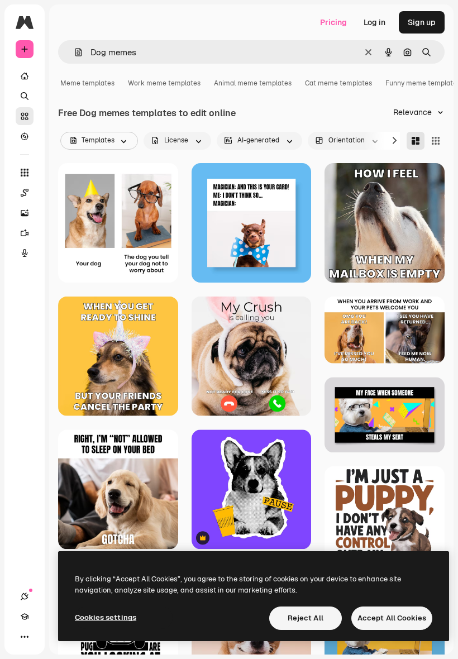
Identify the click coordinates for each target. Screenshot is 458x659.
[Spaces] (25, 193)
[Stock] (25, 116)
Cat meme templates (338, 83)
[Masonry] (415, 141)
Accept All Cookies (391, 618)
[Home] (25, 76)
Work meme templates (164, 83)
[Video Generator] (25, 233)
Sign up (422, 22)
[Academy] (25, 616)
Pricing (333, 22)
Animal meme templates (253, 83)
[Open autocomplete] (74, 52)
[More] (25, 637)
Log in (374, 22)
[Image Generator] (25, 213)
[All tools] (25, 173)
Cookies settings (105, 617)
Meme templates (87, 83)
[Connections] (25, 596)
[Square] (436, 141)
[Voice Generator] (25, 253)
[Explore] (25, 136)
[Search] (25, 96)
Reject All (305, 618)
